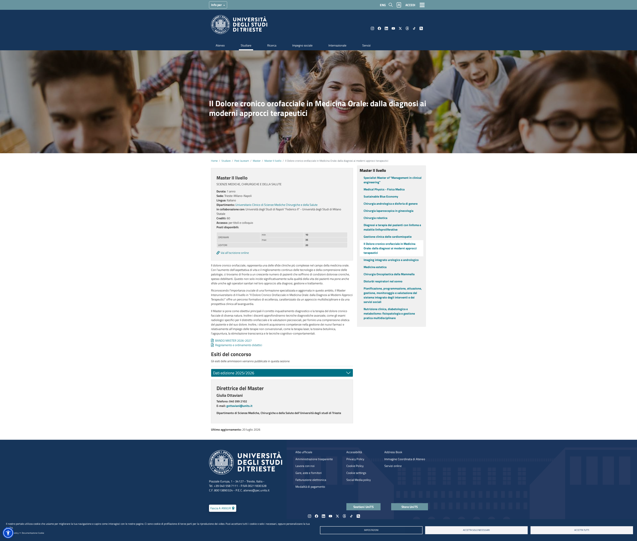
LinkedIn (386, 28)
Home (214, 161)
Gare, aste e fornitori (308, 473)
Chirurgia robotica (375, 218)
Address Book (393, 452)
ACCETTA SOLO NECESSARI (476, 530)
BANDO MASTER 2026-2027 (233, 340)
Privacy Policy (355, 459)
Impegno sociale (302, 45)
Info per (216, 4)
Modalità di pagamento (310, 486)
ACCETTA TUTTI (581, 530)
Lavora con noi (305, 466)
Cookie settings (356, 473)
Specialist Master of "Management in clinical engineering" (393, 179)
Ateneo (220, 45)
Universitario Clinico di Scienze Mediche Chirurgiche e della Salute (276, 205)
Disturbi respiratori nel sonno (383, 281)
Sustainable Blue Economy (381, 196)
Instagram (372, 28)
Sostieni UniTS (363, 506)
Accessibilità (354, 452)
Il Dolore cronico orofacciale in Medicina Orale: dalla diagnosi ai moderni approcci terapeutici (390, 248)
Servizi (366, 45)
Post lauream (241, 161)
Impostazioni (371, 530)
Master (257, 161)
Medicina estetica (375, 267)
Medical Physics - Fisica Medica (384, 189)
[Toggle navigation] (422, 5)
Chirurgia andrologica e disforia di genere (391, 203)
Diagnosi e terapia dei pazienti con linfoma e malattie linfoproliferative (392, 227)
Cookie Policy (355, 466)
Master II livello (272, 161)
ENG (383, 4)
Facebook (379, 28)
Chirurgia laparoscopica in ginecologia (388, 210)
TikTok (414, 28)
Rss (421, 28)
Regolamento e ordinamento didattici (238, 345)
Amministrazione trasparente (314, 459)
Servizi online (393, 466)
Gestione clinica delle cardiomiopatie (388, 236)
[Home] (239, 25)
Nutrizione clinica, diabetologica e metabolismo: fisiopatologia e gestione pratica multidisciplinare (389, 313)
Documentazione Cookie (33, 533)
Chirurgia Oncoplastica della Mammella (389, 274)
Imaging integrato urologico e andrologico (391, 260)
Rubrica (399, 4)
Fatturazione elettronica (310, 480)
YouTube (393, 28)
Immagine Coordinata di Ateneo (404, 459)
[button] (8, 533)
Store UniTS (409, 506)
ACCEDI (410, 4)
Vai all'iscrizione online (235, 252)
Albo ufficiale (303, 452)
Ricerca (271, 45)
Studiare (246, 45)
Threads (407, 28)
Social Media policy (358, 480)
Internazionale (337, 45)
